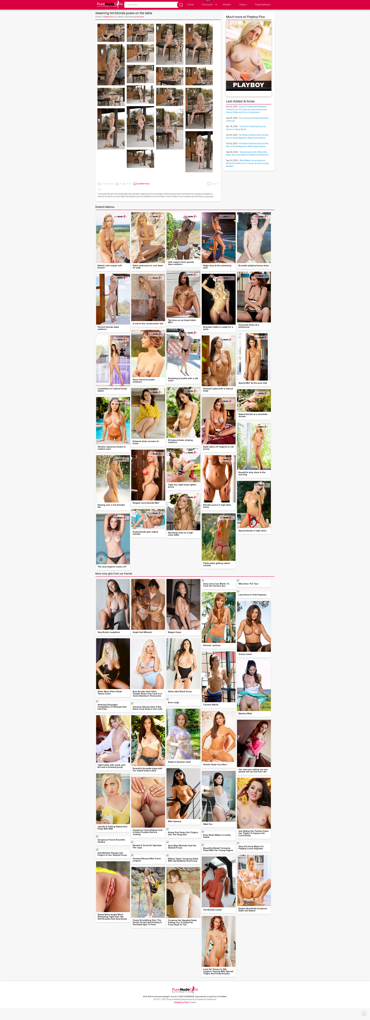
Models (227, 4)
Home (190, 4)
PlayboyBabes (262, 4)
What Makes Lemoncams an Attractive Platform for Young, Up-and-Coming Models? (247, 163)
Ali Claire (140, 17)
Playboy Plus (108, 17)
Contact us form (181, 1002)
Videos (243, 4)
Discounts (207, 4)
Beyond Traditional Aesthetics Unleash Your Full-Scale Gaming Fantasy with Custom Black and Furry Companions (246, 109)
